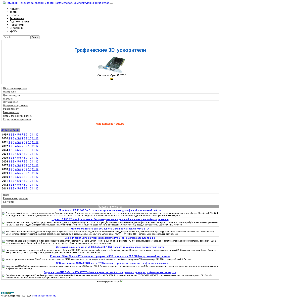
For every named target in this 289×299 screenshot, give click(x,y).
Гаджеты (8, 98)
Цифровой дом (11, 95)
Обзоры (15, 15)
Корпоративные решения (17, 119)
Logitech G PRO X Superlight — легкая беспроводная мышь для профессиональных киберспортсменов (110, 219)
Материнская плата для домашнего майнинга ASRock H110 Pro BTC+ (110, 228)
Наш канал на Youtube (110, 123)
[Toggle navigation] (111, 3)
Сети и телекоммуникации (17, 116)
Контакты (8, 202)
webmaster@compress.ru (44, 296)
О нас (6, 195)
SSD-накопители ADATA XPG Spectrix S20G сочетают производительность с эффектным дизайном (112, 263)
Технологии (17, 18)
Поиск (35, 37)
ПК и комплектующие (15, 88)
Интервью (16, 27)
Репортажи (17, 24)
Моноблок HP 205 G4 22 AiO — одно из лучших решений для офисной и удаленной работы (110, 210)
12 (36, 134)
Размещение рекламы (15, 198)
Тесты (13, 12)
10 (29, 134)
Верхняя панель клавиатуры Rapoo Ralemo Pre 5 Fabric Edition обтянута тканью (110, 238)
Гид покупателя (19, 21)
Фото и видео (10, 102)
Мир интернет (11, 109)
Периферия (9, 91)
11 (33, 134)
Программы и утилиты (15, 105)
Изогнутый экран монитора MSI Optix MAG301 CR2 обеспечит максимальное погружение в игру (110, 247)
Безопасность (11, 112)
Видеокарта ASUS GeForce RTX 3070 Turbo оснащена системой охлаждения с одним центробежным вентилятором (110, 272)
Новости (15, 8)
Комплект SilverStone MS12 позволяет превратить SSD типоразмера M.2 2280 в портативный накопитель (110, 256)
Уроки (13, 31)
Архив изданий (10, 130)
